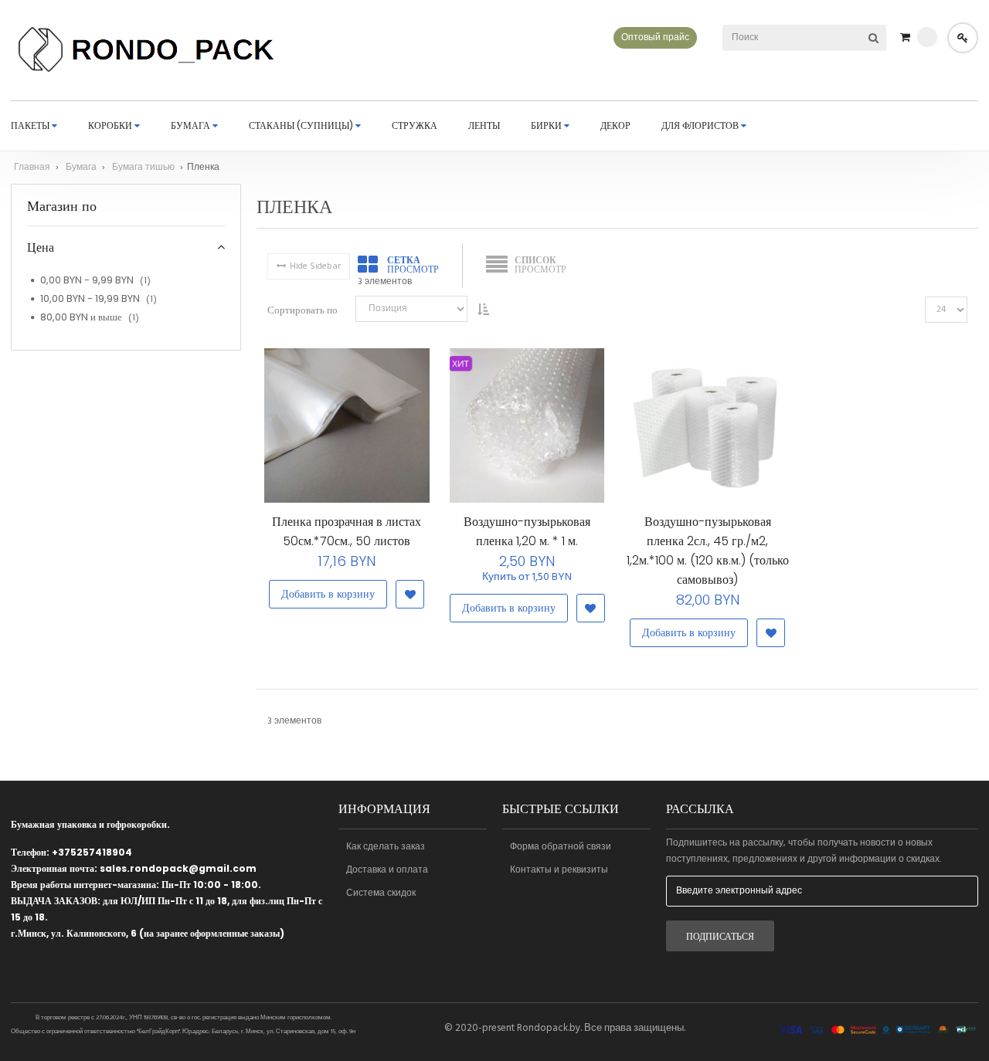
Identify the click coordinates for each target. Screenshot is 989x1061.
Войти (962, 37)
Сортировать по (302, 310)
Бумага (82, 167)
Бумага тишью (144, 167)
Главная (33, 167)
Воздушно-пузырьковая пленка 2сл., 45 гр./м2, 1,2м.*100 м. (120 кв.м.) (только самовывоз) (708, 550)
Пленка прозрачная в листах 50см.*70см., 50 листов (346, 531)
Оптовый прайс (655, 38)
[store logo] (148, 50)
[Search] (873, 38)
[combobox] (783, 38)
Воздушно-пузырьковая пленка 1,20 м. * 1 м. (527, 531)
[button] (410, 594)
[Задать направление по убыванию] (483, 309)
